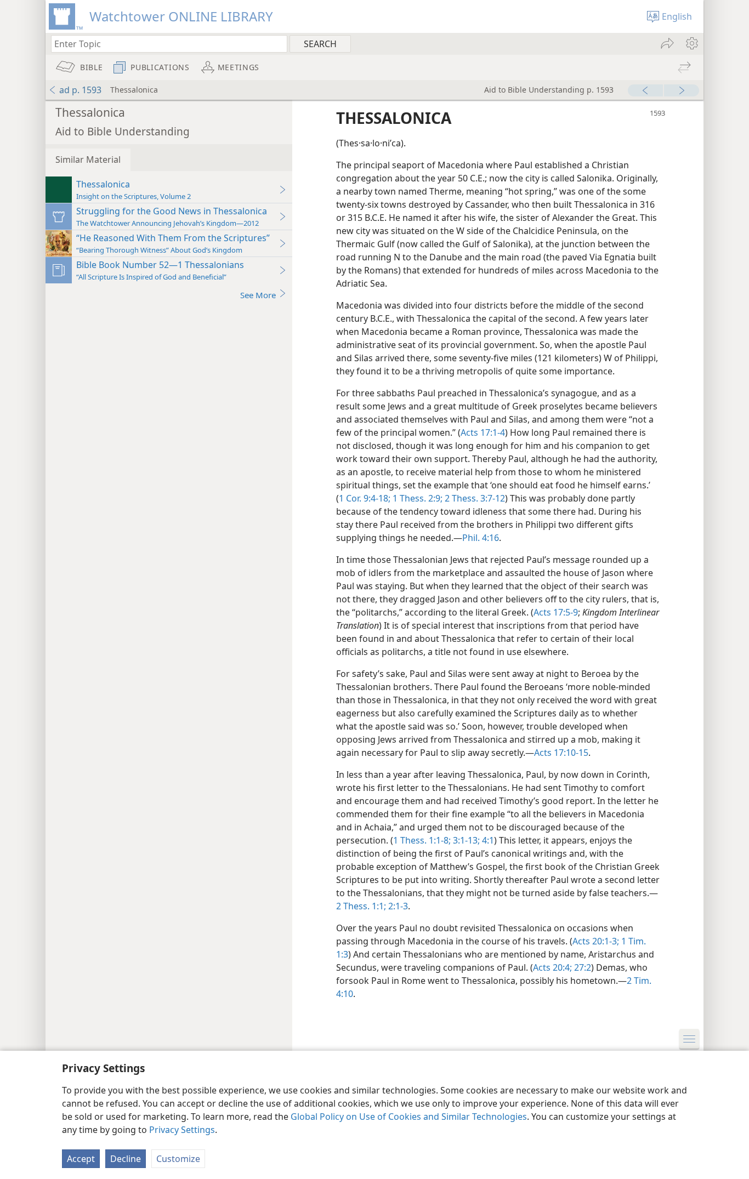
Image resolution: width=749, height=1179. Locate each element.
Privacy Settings (182, 1130)
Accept (81, 1159)
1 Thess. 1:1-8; (422, 840)
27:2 (581, 967)
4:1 (487, 840)
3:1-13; (465, 840)
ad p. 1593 (80, 90)
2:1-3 (397, 906)
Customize (178, 1159)
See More (258, 294)
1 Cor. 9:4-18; (364, 498)
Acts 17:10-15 (561, 753)
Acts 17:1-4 (483, 432)
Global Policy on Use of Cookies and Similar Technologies (409, 1116)
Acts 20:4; (552, 967)
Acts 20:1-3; (595, 941)
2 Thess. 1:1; (361, 906)
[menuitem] (691, 43)
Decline (125, 1159)
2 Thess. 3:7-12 (473, 498)
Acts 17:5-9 (556, 612)
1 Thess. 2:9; (416, 498)
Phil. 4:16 (480, 538)
